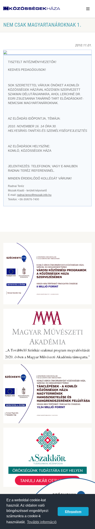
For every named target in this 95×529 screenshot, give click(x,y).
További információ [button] (42, 522)
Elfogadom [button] (73, 511)
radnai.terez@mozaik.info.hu (34, 195)
